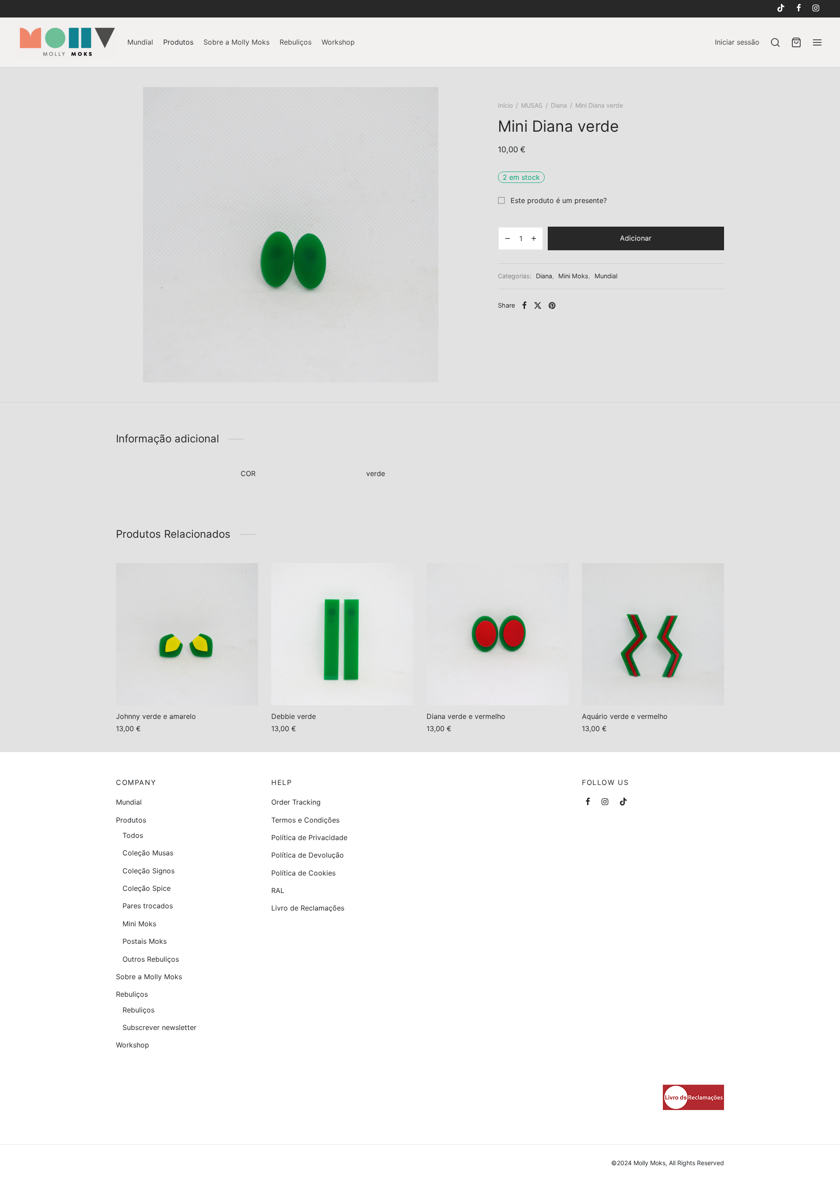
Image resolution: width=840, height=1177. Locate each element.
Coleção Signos (148, 870)
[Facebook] (799, 8)
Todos (132, 835)
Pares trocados (147, 905)
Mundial (140, 42)
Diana (559, 105)
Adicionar (636, 238)
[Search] (775, 42)
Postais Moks (144, 941)
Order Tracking (296, 802)
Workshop (338, 42)
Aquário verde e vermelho (625, 716)
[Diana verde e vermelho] (498, 634)
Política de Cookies (303, 873)
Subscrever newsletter (159, 1027)
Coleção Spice (146, 888)
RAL (277, 890)
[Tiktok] (780, 8)
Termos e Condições (305, 820)
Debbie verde (293, 716)
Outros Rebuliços (150, 959)
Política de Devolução (307, 855)
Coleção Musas (147, 852)
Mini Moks (573, 276)
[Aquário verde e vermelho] (653, 634)
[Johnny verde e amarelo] (187, 634)
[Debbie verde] (342, 634)
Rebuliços (296, 42)
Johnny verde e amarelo (156, 716)
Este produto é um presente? (557, 200)
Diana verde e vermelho (466, 716)
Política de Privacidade (309, 837)
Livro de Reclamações (307, 908)
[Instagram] (815, 8)
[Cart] (796, 42)
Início (505, 105)
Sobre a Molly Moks (236, 42)
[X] (537, 305)
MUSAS (531, 105)
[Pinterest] (552, 305)
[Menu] (817, 42)
